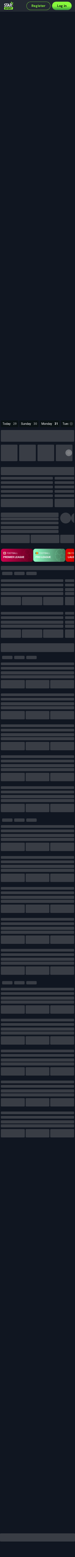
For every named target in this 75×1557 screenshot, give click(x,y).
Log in (62, 6)
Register (38, 6)
